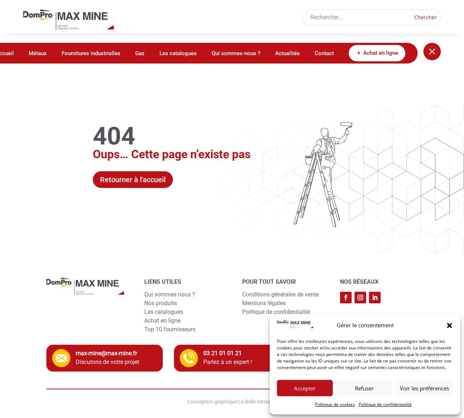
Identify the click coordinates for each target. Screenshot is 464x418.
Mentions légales (264, 303)
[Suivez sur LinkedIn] (375, 297)
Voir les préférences (424, 388)
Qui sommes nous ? (169, 294)
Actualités (287, 54)
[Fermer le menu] (432, 51)
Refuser (364, 388)
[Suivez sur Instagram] (360, 297)
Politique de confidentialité (385, 404)
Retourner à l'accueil (133, 179)
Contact (324, 54)
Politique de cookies (335, 404)
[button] (449, 325)
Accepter (305, 388)
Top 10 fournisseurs (169, 329)
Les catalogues (178, 54)
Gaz (140, 54)
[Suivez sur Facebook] (346, 297)
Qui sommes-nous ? (236, 54)
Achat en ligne (162, 320)
